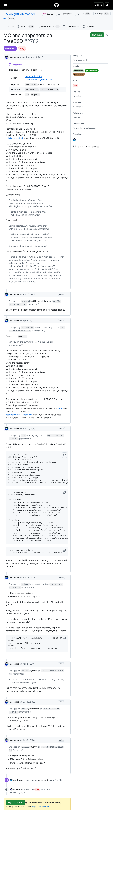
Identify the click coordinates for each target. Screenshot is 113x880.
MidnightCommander (20, 14)
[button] (64, 455)
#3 (60, 408)
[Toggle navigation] (6, 4)
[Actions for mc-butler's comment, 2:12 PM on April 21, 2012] (68, 321)
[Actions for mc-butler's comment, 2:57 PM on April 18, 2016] (68, 577)
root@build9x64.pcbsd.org (19, 414)
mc (4, 18)
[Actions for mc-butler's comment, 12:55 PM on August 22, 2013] (68, 429)
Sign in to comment (41, 806)
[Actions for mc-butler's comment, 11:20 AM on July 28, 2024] (68, 740)
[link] (16, 779)
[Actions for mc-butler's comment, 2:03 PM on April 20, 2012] (68, 294)
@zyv (34, 670)
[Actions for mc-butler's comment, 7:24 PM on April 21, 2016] (68, 664)
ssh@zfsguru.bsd (14, 138)
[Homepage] (56, 4)
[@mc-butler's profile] (6, 57)
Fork (85, 14)
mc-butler (14, 57)
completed (43, 780)
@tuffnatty (33, 708)
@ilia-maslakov (40, 301)
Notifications (67, 14)
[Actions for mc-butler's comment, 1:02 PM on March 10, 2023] (68, 702)
